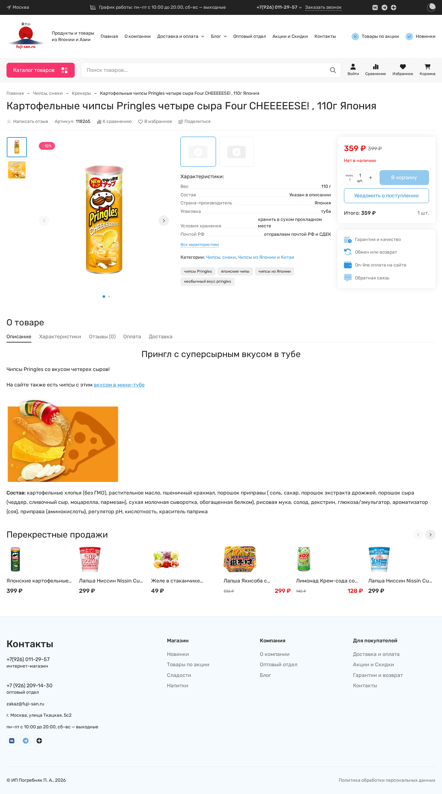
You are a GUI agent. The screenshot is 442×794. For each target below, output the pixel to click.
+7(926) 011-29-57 (277, 7)
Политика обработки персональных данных (387, 780)
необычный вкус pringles (207, 281)
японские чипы (235, 271)
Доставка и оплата (177, 36)
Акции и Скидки (290, 36)
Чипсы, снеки (48, 93)
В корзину (404, 177)
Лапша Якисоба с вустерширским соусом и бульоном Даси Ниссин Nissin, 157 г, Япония (256, 581)
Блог (216, 36)
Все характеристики (200, 244)
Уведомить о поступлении (386, 195)
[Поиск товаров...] (333, 70)
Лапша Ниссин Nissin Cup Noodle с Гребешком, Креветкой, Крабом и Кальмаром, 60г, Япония (400, 581)
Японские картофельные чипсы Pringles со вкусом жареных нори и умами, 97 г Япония (39, 581)
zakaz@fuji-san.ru (25, 704)
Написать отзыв (30, 121)
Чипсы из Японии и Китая (266, 257)
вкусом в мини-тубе (119, 385)
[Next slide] (164, 220)
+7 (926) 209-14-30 (29, 685)
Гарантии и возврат (378, 675)
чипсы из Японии (275, 271)
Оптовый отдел (249, 36)
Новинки (426, 36)
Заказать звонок (323, 7)
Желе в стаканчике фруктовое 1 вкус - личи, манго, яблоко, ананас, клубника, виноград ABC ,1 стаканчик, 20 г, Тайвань (184, 581)
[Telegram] (384, 8)
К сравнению (117, 121)
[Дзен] (394, 8)
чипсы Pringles (198, 271)
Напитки (177, 685)
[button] (104, 296)
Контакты (325, 36)
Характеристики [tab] (60, 336)
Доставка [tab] (160, 336)
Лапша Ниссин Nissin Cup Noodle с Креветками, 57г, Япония (111, 581)
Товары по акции (380, 36)
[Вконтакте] (375, 8)
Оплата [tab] (132, 336)
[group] (104, 220)
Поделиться (197, 121)
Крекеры (81, 93)
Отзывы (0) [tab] (102, 336)
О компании (138, 36)
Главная (109, 36)
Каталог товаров (34, 70)
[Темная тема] (431, 7)
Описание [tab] (18, 336)
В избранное (158, 121)
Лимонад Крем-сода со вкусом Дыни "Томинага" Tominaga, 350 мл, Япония (328, 581)
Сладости (179, 675)
